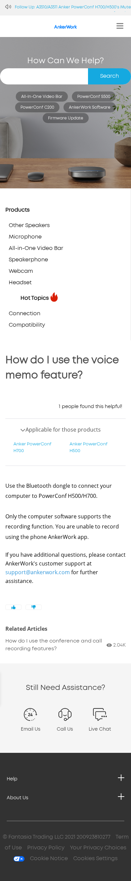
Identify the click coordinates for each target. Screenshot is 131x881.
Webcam (21, 271)
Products (17, 210)
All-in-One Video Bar (41, 97)
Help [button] (12, 779)
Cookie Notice (49, 858)
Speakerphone (28, 259)
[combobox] (65, 76)
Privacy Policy (45, 847)
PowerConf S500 (93, 97)
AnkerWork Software (90, 107)
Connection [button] (24, 313)
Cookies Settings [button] (95, 858)
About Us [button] (17, 798)
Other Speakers (29, 225)
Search (109, 76)
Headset (20, 282)
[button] (30, 727)
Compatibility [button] (27, 325)
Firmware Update (65, 118)
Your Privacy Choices (98, 847)
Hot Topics (34, 298)
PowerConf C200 (37, 107)
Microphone (25, 237)
